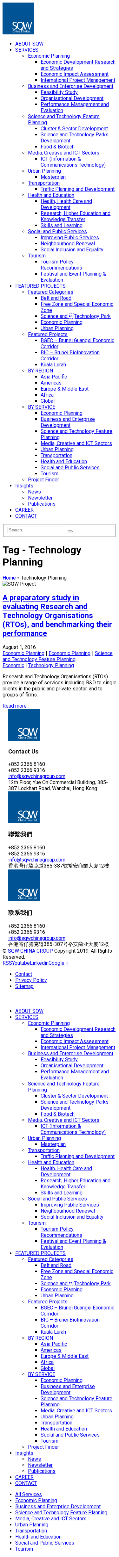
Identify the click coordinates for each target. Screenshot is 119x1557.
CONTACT (26, 516)
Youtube (21, 963)
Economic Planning (49, 56)
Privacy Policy (31, 980)
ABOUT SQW (29, 44)
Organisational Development (72, 98)
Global (48, 401)
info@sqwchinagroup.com (36, 776)
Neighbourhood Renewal (68, 244)
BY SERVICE (41, 407)
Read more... (16, 706)
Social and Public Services (57, 231)
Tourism (37, 256)
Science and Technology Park (76, 316)
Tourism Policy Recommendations (61, 265)
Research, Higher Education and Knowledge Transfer (75, 216)
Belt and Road (56, 298)
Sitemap (24, 986)
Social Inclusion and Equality (72, 250)
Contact (23, 974)
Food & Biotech (58, 147)
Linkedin (39, 963)
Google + (59, 963)
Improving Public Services (70, 237)
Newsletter (40, 498)
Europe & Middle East (65, 389)
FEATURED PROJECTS (40, 286)
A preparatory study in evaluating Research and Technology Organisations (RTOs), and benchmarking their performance (57, 615)
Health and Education (51, 195)
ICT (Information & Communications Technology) (73, 162)
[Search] (70, 531)
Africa (47, 395)
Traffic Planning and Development (78, 189)
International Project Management (78, 80)
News (34, 492)
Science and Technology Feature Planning (58, 656)
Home (9, 578)
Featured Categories (50, 292)
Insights (24, 486)
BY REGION (40, 371)
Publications (42, 504)
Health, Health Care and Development (66, 204)
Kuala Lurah (53, 365)
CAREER (24, 510)
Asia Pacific (54, 377)
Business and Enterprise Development (70, 86)
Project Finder (43, 480)
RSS (7, 963)
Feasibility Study (59, 92)
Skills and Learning (62, 225)
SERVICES (26, 50)
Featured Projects (48, 334)
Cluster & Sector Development (74, 129)
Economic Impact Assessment (75, 74)
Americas (51, 383)
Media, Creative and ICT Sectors (63, 153)
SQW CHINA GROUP (30, 951)
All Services (28, 1494)
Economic (13, 665)
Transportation (44, 183)
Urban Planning (44, 171)
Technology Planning (51, 665)
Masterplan (53, 177)
